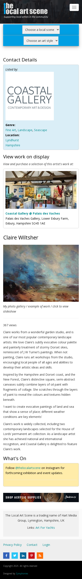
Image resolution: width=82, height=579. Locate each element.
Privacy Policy (12, 545)
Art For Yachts (45, 528)
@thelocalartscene (28, 468)
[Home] (26, 11)
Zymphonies (22, 573)
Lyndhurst (12, 140)
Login (46, 545)
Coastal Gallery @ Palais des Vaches (32, 213)
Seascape (40, 130)
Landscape (25, 130)
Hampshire (12, 145)
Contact (32, 545)
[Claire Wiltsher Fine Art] (41, 274)
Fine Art (10, 130)
